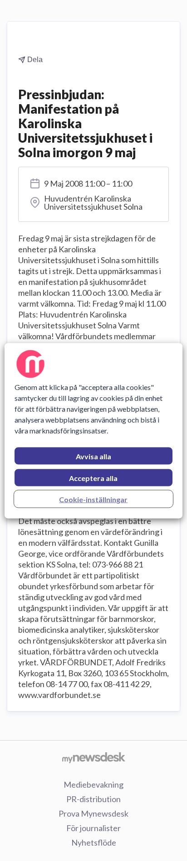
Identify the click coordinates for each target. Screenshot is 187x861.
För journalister (93, 828)
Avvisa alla (93, 456)
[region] (93, 430)
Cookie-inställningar (93, 499)
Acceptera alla (93, 477)
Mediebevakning (93, 784)
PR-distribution (93, 799)
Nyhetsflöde (93, 842)
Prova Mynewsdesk (93, 813)
